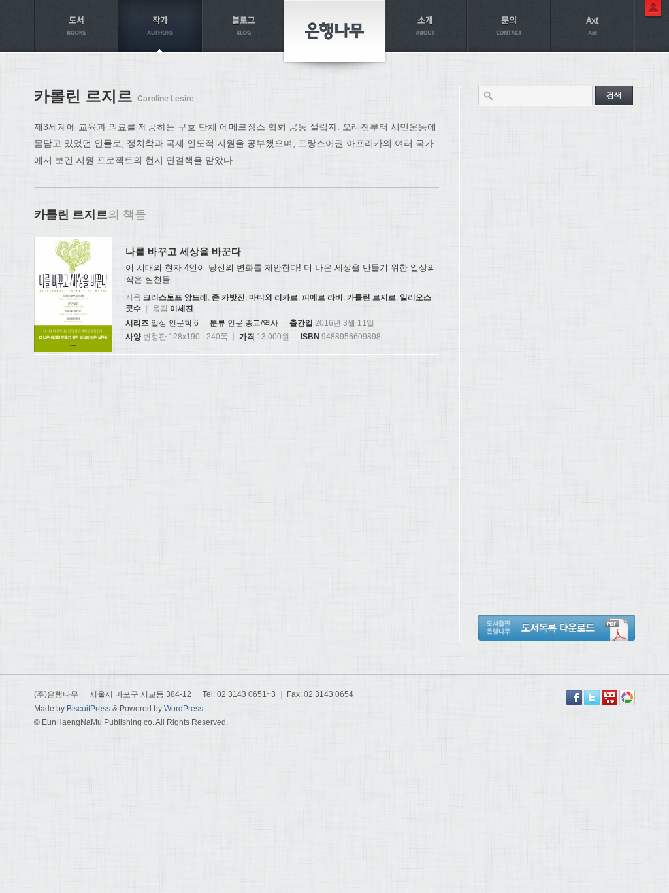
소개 (425, 26)
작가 (160, 26)
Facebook (574, 697)
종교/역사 (261, 323)
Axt (592, 26)
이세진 (181, 308)
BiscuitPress (88, 708)
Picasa (627, 697)
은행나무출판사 (334, 31)
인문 (235, 323)
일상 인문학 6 (175, 323)
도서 (76, 26)
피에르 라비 (322, 297)
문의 (509, 26)
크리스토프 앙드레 (175, 297)
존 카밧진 (228, 297)
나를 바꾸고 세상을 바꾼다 (183, 251)
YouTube (609, 697)
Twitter (592, 697)
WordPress (183, 708)
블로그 (244, 26)
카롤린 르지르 (371, 297)
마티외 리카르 (273, 297)
